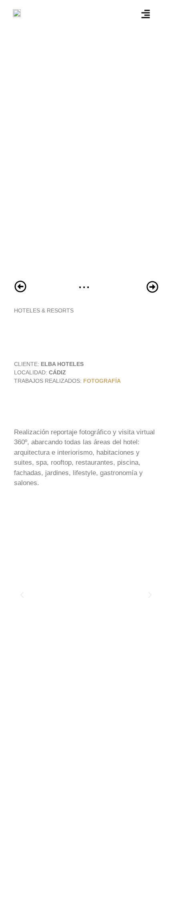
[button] (22, 595)
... (84, 283)
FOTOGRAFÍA (102, 381)
